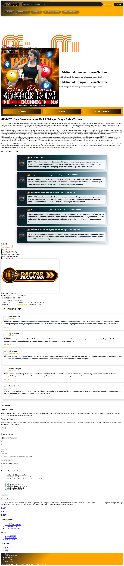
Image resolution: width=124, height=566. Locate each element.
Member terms (9, 557)
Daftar (118, 4)
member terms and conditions (41, 456)
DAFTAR (23, 112)
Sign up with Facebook (9, 438)
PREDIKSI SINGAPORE (71, 12)
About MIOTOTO (10, 536)
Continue (4, 495)
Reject (3, 508)
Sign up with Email (8, 441)
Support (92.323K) (25, 47)
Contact (7, 554)
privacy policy (100, 503)
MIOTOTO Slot (10, 539)
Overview (4, 47)
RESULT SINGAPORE (12, 528)
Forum (7, 549)
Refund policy (9, 561)
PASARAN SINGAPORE (52, 12)
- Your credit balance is (23, 479)
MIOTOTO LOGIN (23, 12)
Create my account (7, 460)
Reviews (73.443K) (13, 47)
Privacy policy (9, 559)
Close (3, 428)
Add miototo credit (10, 491)
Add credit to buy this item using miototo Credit (19, 480)
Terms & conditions (11, 556)
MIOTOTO (10, 12)
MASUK (108, 4)
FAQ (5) (34, 47)
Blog (6, 550)
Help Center (8, 547)
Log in (20, 463)
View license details (7, 247)
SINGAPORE (36, 12)
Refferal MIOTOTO (11, 538)
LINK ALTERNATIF (103, 112)
